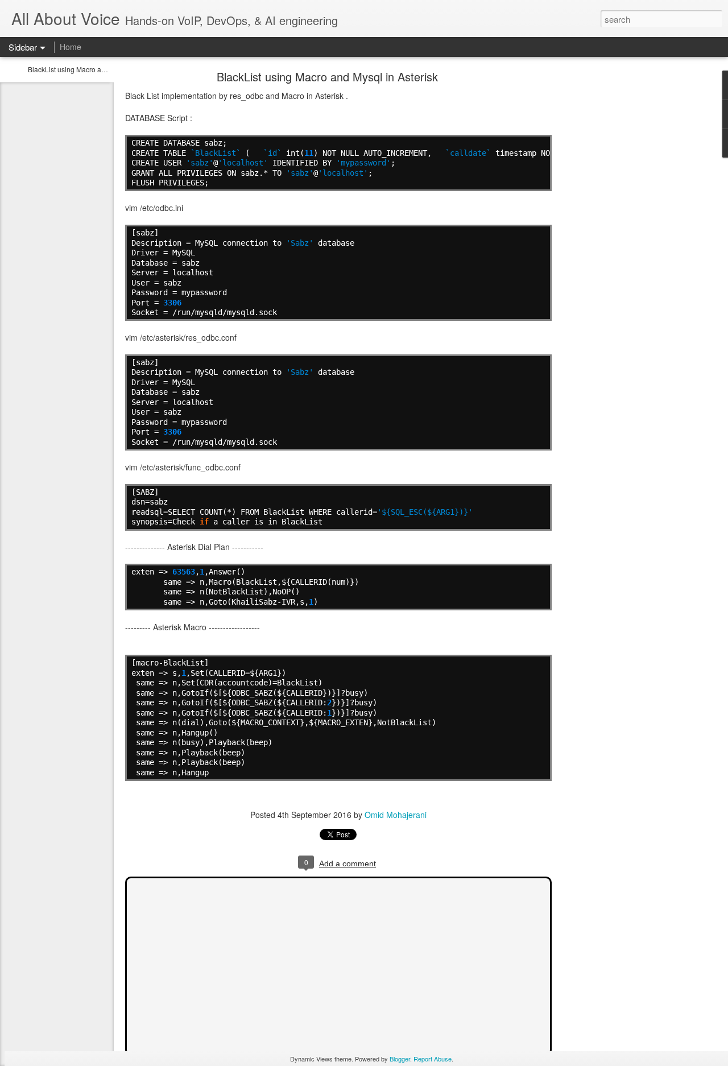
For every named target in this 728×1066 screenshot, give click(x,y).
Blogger (400, 1058)
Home (70, 46)
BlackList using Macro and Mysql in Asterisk (95, 69)
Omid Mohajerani (396, 814)
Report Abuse (432, 1058)
